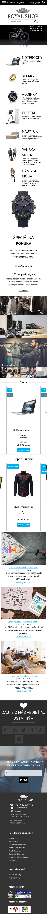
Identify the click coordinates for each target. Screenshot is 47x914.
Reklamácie (13, 841)
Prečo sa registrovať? (17, 848)
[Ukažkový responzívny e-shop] (23, 15)
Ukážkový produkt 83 (23, 507)
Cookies (12, 860)
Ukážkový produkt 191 (23, 430)
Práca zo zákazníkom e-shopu (23, 676)
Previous (2, 230)
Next (45, 230)
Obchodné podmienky (17, 845)
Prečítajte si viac (23, 582)
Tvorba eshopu (16, 820)
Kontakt (12, 838)
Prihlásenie (11, 3)
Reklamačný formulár (17, 854)
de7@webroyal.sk (21, 808)
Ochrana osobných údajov (18, 857)
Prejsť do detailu (23, 266)
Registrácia (21, 3)
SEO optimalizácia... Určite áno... (23, 567)
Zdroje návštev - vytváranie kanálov (24, 622)
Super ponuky (14, 878)
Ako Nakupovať (15, 851)
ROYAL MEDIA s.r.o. (18, 823)
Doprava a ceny (15, 875)
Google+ (17, 811)
